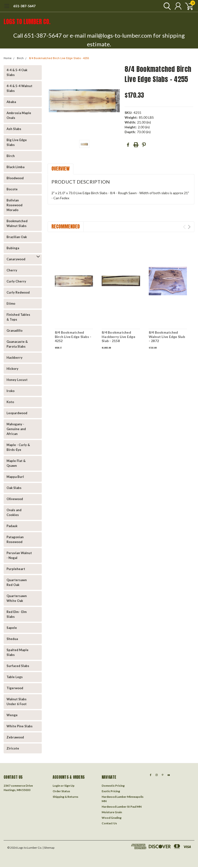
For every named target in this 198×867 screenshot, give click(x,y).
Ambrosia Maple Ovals (19, 115)
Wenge (12, 715)
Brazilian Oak (17, 237)
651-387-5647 (24, 6)
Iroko (10, 391)
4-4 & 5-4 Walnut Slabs (19, 88)
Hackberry (14, 357)
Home (8, 58)
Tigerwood (15, 688)
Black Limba (15, 167)
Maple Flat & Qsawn (16, 463)
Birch (20, 58)
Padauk (12, 526)
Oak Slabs (14, 488)
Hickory (12, 369)
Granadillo (14, 330)
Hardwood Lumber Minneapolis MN (122, 799)
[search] (166, 6)
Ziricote (13, 748)
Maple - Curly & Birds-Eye (18, 447)
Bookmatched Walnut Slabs (17, 223)
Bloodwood (15, 178)
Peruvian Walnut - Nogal (19, 555)
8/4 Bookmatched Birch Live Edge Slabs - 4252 (73, 336)
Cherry (12, 270)
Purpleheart (16, 569)
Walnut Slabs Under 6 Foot (17, 701)
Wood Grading (111, 817)
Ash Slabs (14, 129)
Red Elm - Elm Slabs (17, 614)
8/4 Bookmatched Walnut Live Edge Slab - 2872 (167, 336)
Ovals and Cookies (14, 512)
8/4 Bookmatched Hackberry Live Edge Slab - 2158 (118, 336)
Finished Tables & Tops (18, 317)
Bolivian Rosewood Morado (14, 205)
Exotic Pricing (111, 791)
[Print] (136, 144)
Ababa (11, 102)
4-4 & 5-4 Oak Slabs (17, 72)
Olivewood (15, 499)
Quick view (74, 280)
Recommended (65, 226)
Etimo (11, 303)
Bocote (12, 189)
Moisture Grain (112, 812)
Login (56, 785)
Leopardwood (17, 413)
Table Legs (15, 677)
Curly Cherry (16, 281)
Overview (60, 168)
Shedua (12, 639)
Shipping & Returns (65, 796)
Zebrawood (15, 737)
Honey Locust (17, 380)
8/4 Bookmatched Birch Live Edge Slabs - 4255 (59, 58)
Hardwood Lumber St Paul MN (121, 806)
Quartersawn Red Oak (17, 582)
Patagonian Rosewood (15, 539)
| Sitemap (48, 847)
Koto (10, 402)
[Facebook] (128, 144)
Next (189, 227)
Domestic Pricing (113, 785)
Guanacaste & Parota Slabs (17, 344)
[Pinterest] (143, 144)
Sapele (12, 628)
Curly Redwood (18, 292)
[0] (187, 6)
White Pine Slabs (20, 726)
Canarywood (16, 259)
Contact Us (109, 823)
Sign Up (69, 785)
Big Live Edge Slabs (17, 142)
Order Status (61, 791)
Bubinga (13, 248)
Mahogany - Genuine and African (16, 429)
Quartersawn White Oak (17, 598)
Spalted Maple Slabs (17, 652)
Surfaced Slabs (18, 666)
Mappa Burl (15, 477)
